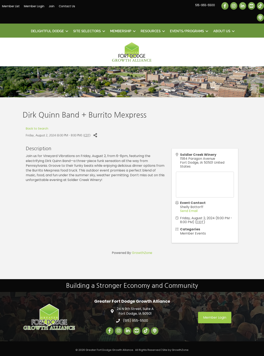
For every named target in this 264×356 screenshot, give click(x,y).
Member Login (34, 6)
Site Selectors (87, 31)
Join (51, 6)
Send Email (189, 210)
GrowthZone (142, 252)
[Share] (95, 135)
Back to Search (37, 128)
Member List (11, 6)
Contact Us (67, 6)
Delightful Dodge (47, 31)
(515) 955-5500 (135, 320)
